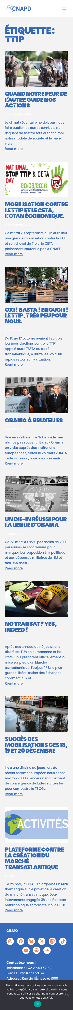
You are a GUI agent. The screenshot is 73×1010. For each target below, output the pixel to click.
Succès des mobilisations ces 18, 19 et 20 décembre (36, 745)
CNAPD (12, 931)
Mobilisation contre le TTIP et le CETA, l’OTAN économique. (36, 211)
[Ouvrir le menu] (64, 8)
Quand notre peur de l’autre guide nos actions (36, 100)
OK (38, 1004)
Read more (14, 149)
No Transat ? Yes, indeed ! (31, 627)
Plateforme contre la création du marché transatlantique (34, 859)
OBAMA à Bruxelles (34, 421)
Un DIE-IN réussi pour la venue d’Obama (36, 523)
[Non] (68, 995)
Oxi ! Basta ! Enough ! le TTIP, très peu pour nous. (36, 316)
